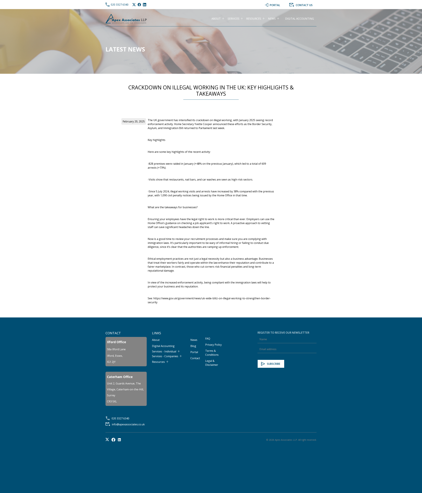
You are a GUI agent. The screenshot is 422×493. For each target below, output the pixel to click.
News (193, 340)
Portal (194, 352)
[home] (126, 19)
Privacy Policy (213, 344)
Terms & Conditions (212, 353)
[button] (219, 18)
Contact (195, 358)
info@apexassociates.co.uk (128, 424)
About (156, 340)
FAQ (207, 338)
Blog (193, 346)
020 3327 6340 (119, 4)
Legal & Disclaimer (211, 363)
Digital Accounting (299, 18)
